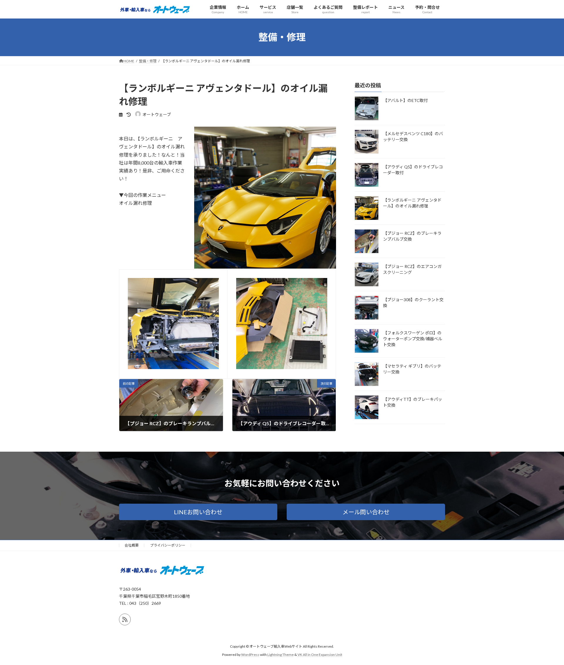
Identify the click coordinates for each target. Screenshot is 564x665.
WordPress (250, 654)
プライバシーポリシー (167, 545)
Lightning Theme (280, 654)
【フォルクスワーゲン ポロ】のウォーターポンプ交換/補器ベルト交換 (412, 338)
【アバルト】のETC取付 (405, 100)
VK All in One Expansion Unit (320, 654)
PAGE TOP (546, 639)
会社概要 (132, 545)
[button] (198, 512)
